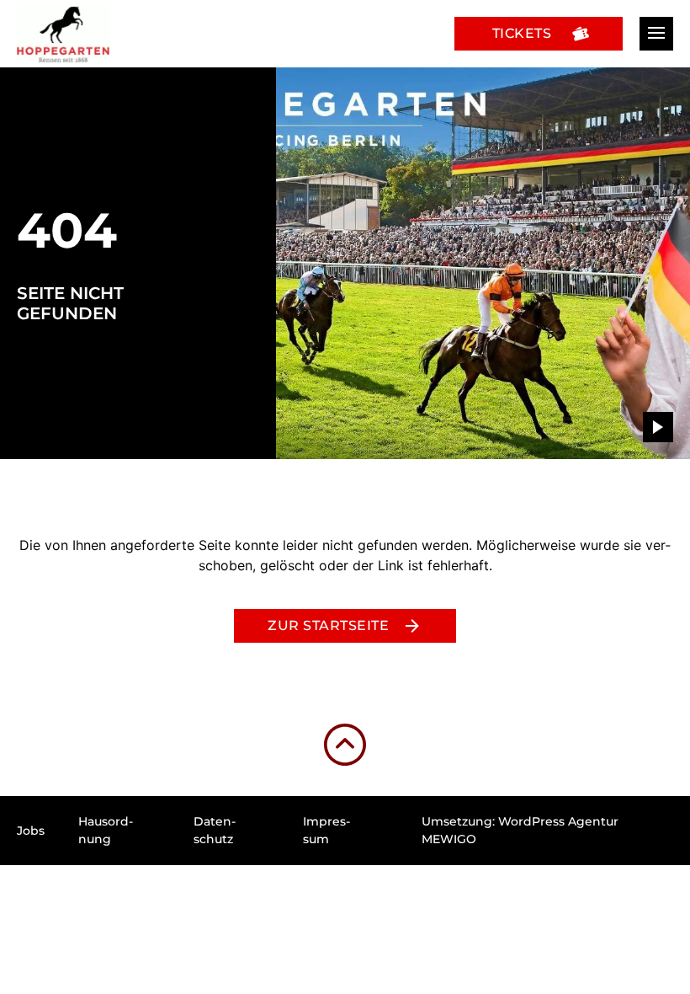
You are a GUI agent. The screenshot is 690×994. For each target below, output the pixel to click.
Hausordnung (105, 830)
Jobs (31, 830)
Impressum (326, 830)
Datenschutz (215, 830)
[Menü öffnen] (656, 34)
